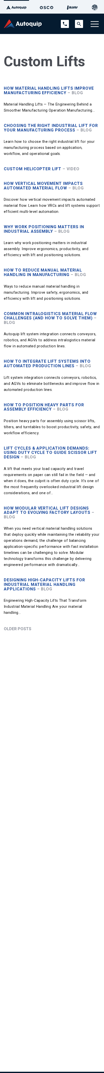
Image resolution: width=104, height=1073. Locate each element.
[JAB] (94, 7)
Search (79, 22)
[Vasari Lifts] (72, 7)
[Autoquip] (16, 7)
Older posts (17, 629)
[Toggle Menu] (95, 24)
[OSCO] (46, 7)
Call (63, 22)
